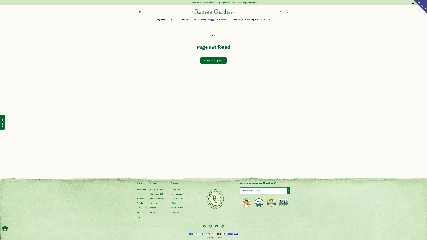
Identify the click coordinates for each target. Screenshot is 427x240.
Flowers (140, 198)
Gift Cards (141, 207)
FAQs (152, 212)
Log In (140, 217)
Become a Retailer (178, 207)
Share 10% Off (177, 198)
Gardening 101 (156, 194)
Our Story (154, 203)
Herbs (139, 194)
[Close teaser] (413, 3)
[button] (162, 19)
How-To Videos (157, 198)
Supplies (140, 203)
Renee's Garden (216, 237)
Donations (154, 207)
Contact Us (176, 189)
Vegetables (141, 189)
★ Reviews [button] (2, 122)
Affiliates (174, 203)
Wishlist (140, 212)
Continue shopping (213, 60)
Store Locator (177, 194)
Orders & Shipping (158, 189)
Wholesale (175, 212)
